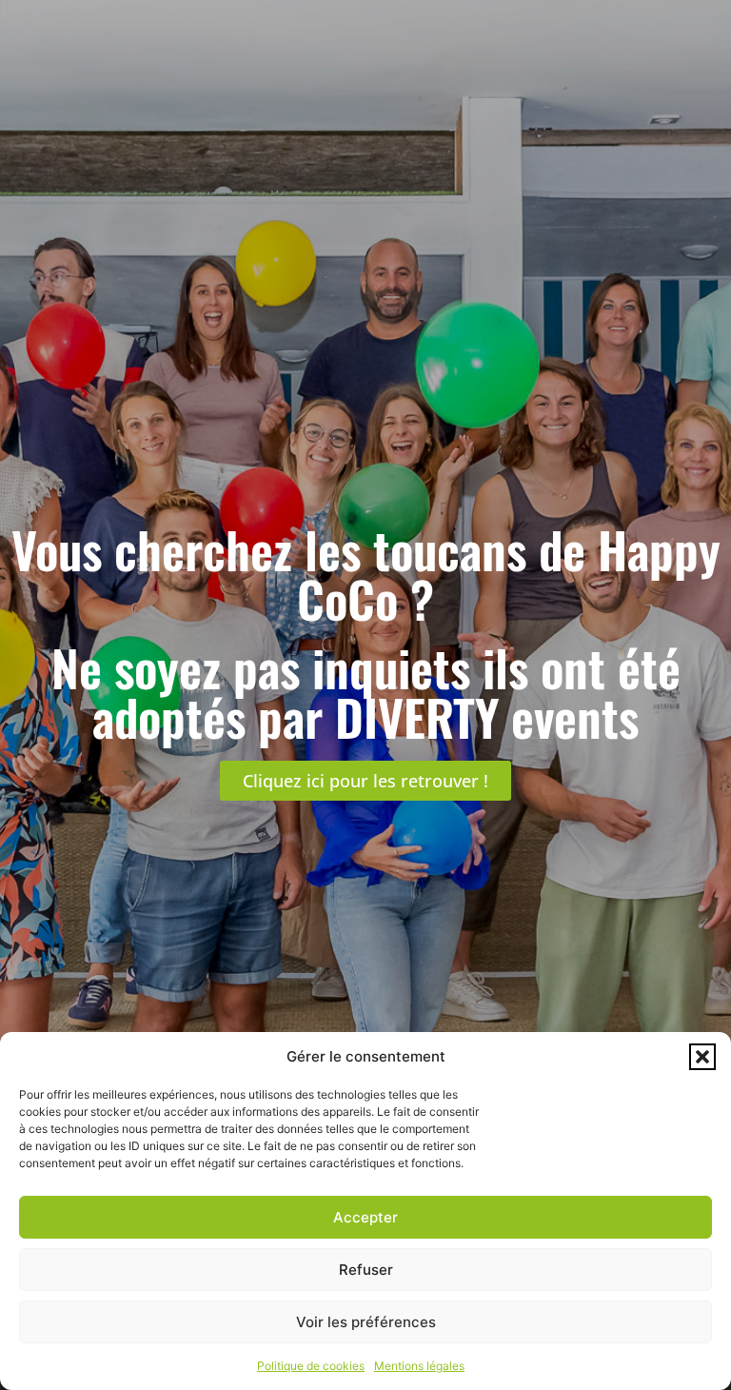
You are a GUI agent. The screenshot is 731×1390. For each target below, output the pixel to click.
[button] (702, 1056)
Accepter (365, 1217)
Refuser (366, 1270)
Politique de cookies (311, 1366)
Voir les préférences (366, 1322)
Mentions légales (419, 1366)
